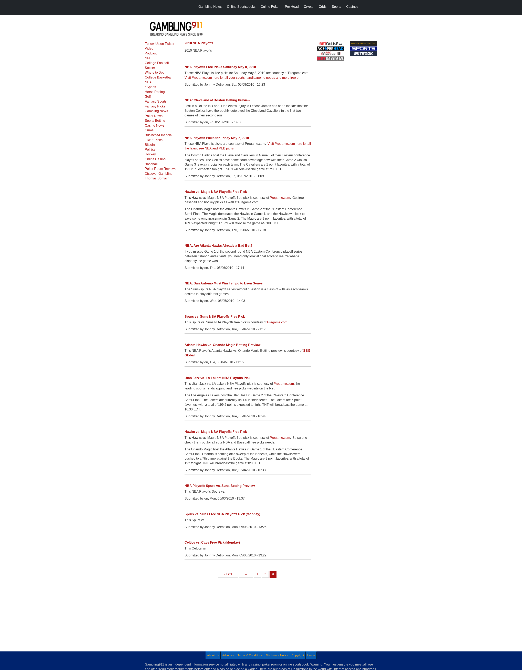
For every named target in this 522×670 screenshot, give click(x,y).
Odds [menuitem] (322, 6)
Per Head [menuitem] (292, 6)
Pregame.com (280, 197)
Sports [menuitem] (336, 6)
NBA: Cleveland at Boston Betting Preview (217, 100)
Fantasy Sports (156, 101)
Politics (150, 149)
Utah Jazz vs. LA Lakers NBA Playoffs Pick (217, 378)
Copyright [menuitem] (298, 655)
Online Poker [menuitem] (270, 6)
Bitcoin (150, 144)
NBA (148, 82)
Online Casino (155, 159)
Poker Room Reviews (160, 168)
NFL (148, 58)
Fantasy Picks (155, 106)
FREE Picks (154, 140)
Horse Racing (155, 92)
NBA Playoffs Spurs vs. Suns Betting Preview (220, 486)
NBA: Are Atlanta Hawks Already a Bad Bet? (218, 245)
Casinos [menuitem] (352, 6)
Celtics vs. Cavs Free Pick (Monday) (212, 542)
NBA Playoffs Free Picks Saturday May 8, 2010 (220, 67)
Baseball (151, 164)
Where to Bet (154, 72)
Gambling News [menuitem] (210, 6)
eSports (150, 87)
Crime (149, 130)
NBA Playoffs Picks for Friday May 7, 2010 (217, 138)
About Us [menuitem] (213, 655)
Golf (148, 96)
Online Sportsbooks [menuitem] (241, 6)
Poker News (154, 116)
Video (149, 48)
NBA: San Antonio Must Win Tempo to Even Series (224, 283)
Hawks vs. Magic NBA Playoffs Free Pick (216, 191)
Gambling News (156, 111)
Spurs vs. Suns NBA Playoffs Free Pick (215, 316)
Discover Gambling (159, 173)
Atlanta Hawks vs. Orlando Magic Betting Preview (222, 345)
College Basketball (158, 77)
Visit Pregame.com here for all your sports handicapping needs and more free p (242, 77)
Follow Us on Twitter (159, 43)
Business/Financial (159, 135)
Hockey (150, 154)
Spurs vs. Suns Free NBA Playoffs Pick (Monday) (222, 514)
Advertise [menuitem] (228, 655)
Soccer (150, 68)
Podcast (151, 53)
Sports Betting (155, 120)
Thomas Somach (157, 178)
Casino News (154, 125)
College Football (157, 63)
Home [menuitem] (311, 655)
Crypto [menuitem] (308, 6)
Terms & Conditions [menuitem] (250, 655)
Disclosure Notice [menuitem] (277, 655)
